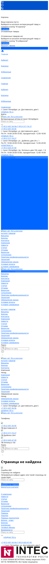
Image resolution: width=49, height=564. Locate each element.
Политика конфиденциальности (15, 181)
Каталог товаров (8, 195)
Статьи (4, 171)
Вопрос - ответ (7, 520)
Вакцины (5, 197)
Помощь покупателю (10, 518)
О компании (6, 494)
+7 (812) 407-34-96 (8, 408)
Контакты (5, 202)
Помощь (4, 513)
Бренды (4, 200)
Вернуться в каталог (10, 487)
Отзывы (4, 174)
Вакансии (5, 176)
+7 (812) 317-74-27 (8, 433)
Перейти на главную (10, 484)
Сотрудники (6, 178)
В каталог (5, 29)
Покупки (4, 515)
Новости (4, 169)
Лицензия (5, 183)
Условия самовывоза (10, 190)
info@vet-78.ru (7, 112)
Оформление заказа (9, 224)
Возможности (7, 530)
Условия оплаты (8, 188)
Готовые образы (8, 527)
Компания (5, 205)
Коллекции (5, 525)
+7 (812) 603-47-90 (8, 440)
